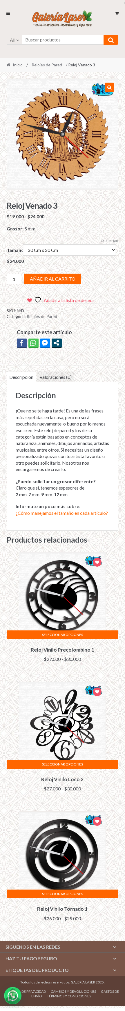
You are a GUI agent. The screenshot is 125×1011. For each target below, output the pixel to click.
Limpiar (112, 241)
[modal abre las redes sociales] (57, 343)
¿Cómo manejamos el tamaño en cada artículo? (62, 513)
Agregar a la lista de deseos (97, 563)
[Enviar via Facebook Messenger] (45, 343)
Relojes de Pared (47, 64)
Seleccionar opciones (62, 634)
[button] (109, 87)
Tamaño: (16, 250)
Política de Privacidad (26, 991)
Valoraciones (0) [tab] (55, 377)
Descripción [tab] (21, 377)
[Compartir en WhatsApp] (33, 343)
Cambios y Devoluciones (73, 991)
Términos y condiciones (69, 996)
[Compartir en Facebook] (22, 343)
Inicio (18, 64)
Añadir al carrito (52, 278)
